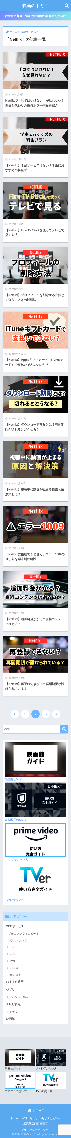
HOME (38, 1111)
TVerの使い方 (14, 900)
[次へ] (56, 714)
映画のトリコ (35, 5)
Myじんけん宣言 (51, 1118)
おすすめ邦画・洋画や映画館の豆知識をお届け (35, 16)
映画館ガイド (13, 779)
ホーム (14, 1118)
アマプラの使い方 (16, 859)
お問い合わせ (29, 1118)
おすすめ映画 (14, 981)
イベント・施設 (19, 997)
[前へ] (15, 714)
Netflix (13, 954)
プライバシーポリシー (35, 1129)
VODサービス (15, 926)
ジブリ (10, 989)
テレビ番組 (13, 1004)
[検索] (64, 729)
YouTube (14, 974)
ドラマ (13, 1011)
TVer (12, 960)
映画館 (10, 1018)
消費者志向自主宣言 (35, 1123)
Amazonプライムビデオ (24, 933)
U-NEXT (14, 967)
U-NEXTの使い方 (16, 819)
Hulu (12, 947)
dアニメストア (18, 940)
